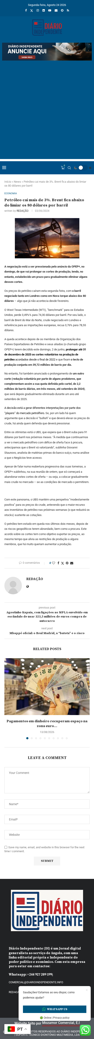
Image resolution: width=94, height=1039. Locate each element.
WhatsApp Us (57, 1009)
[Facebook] (26, 10)
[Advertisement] (47, 112)
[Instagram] (38, 10)
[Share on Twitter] (62, 563)
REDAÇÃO (22, 210)
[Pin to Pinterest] (67, 563)
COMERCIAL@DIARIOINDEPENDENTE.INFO (36, 982)
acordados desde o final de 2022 (45, 354)
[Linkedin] (43, 10)
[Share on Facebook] (58, 563)
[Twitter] (31, 10)
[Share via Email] (71, 563)
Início (7, 181)
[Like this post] (53, 563)
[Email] (56, 10)
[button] (8, 698)
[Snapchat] (62, 10)
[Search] (69, 167)
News (17, 181)
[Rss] (68, 10)
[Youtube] (49, 10)
